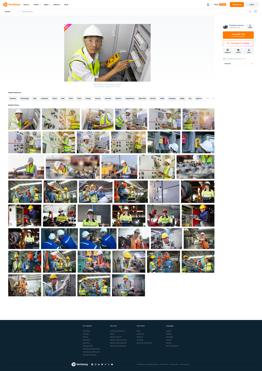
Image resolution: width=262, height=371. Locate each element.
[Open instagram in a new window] (95, 364)
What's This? (242, 59)
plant (79, 98)
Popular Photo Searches (118, 343)
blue (62, 98)
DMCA (112, 334)
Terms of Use (164, 364)
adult (162, 98)
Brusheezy (86, 331)
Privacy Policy (174, 364)
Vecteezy (86, 334)
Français (169, 343)
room (55, 98)
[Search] (250, 11)
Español (169, 334)
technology (25, 98)
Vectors (26, 5)
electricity (142, 98)
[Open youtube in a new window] (112, 364)
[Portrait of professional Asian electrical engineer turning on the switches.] (164, 142)
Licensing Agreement (117, 331)
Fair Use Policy (184, 364)
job (190, 98)
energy (88, 98)
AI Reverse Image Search (91, 349)
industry (108, 98)
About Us (140, 337)
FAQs (138, 331)
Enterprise (86, 340)
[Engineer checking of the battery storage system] (195, 167)
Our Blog (140, 340)
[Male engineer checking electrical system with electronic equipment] (24, 119)
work (71, 98)
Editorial (56, 5)
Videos (46, 5)
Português (169, 337)
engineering (130, 98)
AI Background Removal (91, 352)
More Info (228, 63)
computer (44, 98)
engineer (199, 98)
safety (182, 98)
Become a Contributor (144, 343)
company (172, 98)
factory (97, 98)
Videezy (85, 337)
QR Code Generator (89, 355)
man (34, 98)
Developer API (88, 346)
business (13, 98)
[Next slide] (211, 98)
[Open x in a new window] (109, 364)
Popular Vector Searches (118, 340)
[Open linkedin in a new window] (99, 364)
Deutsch (169, 340)
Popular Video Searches (118, 346)
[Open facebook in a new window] (92, 364)
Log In (251, 4)
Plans (216, 4)
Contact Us (140, 334)
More (66, 5)
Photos (36, 5)
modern (118, 98)
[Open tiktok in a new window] (105, 364)
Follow (250, 27)
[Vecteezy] (11, 4)
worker (153, 98)
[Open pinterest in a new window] (102, 364)
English (168, 331)
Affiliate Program (116, 337)
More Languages (172, 346)
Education (86, 343)
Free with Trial (238, 35)
